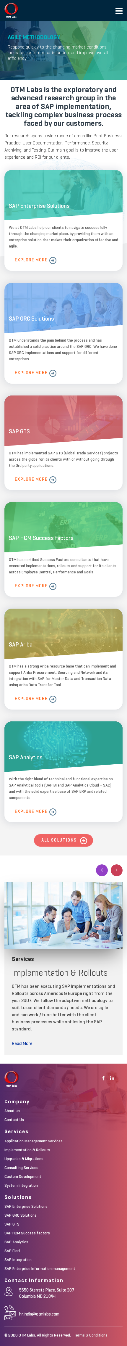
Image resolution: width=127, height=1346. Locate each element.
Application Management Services (33, 1141)
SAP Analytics (16, 1242)
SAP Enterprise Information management (39, 1269)
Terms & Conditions (91, 1335)
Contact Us (14, 1120)
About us (12, 1111)
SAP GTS (11, 1224)
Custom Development (22, 1177)
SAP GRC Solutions (20, 1215)
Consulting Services (21, 1168)
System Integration (21, 1185)
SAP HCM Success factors (27, 1233)
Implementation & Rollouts (27, 1150)
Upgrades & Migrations (23, 1159)
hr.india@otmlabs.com (39, 1314)
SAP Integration (18, 1260)
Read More (22, 1043)
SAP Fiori (12, 1251)
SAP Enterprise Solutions (26, 1207)
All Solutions (59, 840)
